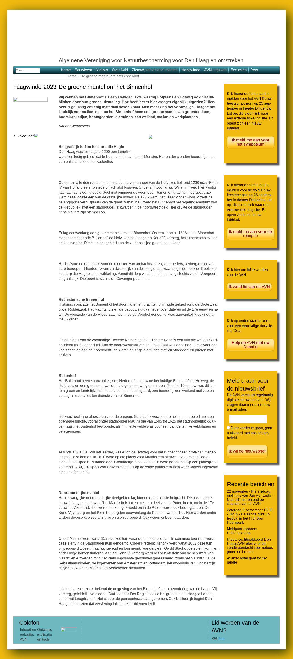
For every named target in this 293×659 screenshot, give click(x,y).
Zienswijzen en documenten (155, 70)
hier (222, 639)
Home (66, 70)
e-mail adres (237, 410)
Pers (254, 70)
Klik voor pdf (23, 136)
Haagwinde (191, 70)
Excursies (239, 70)
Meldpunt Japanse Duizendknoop (242, 531)
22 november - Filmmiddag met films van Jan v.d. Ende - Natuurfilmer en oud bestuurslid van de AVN (250, 497)
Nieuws (102, 70)
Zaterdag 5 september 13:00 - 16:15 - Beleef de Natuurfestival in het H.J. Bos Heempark (250, 516)
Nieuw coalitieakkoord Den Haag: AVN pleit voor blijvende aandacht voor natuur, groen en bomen (250, 545)
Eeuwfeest (83, 70)
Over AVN (120, 70)
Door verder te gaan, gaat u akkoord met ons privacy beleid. (249, 433)
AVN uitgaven (215, 70)
